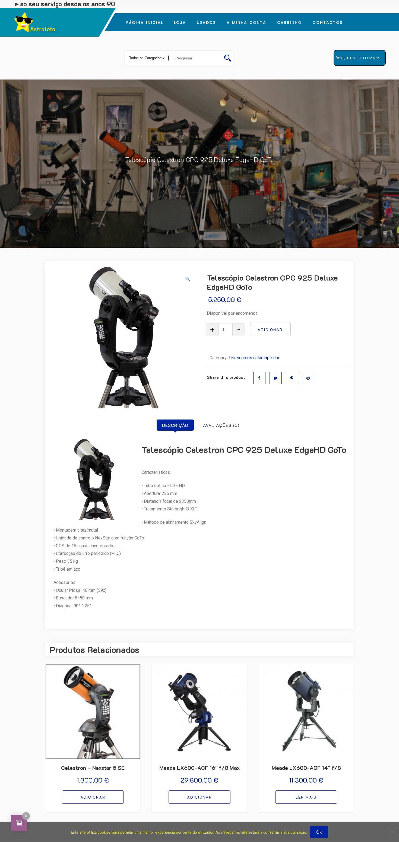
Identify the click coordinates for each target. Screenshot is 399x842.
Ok (319, 832)
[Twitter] (276, 378)
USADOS (206, 22)
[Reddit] (308, 378)
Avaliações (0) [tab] (221, 425)
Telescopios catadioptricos (254, 357)
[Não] (392, 832)
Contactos (328, 22)
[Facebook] (259, 378)
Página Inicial (144, 22)
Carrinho (289, 22)
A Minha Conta (246, 22)
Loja (180, 22)
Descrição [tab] (175, 425)
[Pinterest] (292, 378)
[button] (188, 279)
